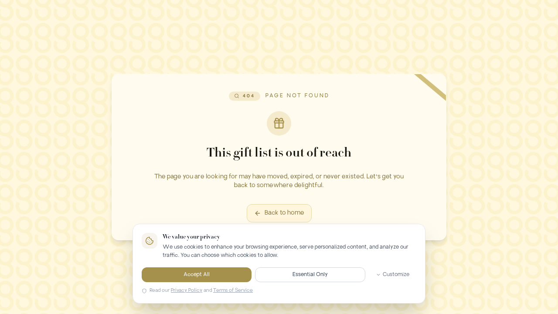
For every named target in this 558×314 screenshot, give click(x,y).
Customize (396, 274)
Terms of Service (233, 290)
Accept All (197, 274)
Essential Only (310, 274)
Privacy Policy (186, 290)
